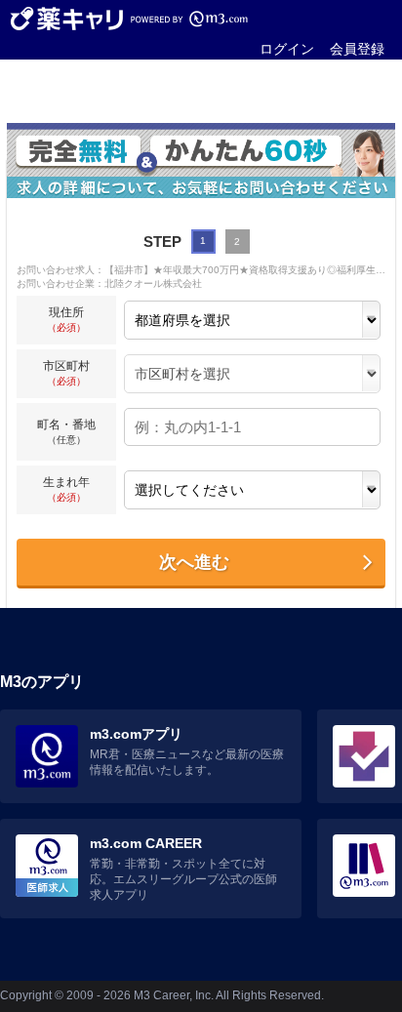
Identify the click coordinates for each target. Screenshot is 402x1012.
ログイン (287, 49)
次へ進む (194, 562)
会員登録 (357, 49)
